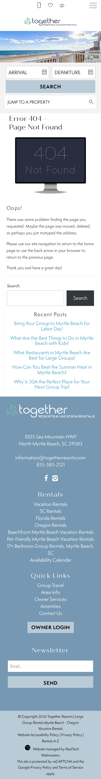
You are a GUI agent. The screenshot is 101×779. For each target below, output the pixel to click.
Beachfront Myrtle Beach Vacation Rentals (50, 532)
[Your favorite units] (50, 5)
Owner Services (50, 599)
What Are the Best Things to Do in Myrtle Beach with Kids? (51, 340)
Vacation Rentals (50, 504)
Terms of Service (71, 767)
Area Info (50, 592)
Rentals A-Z (50, 740)
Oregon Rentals (50, 525)
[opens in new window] (46, 479)
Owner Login (50, 627)
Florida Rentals (50, 518)
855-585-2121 (51, 464)
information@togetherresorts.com (50, 457)
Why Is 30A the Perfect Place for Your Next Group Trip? (52, 384)
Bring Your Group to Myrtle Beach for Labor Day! (52, 326)
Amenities (50, 606)
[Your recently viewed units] (62, 5)
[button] (93, 5)
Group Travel (50, 585)
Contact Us (50, 613)
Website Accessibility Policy (38, 734)
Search (50, 86)
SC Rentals (50, 511)
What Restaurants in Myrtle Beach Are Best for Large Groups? (51, 355)
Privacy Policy (71, 734)
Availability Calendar (50, 560)
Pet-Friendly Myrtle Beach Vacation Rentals (50, 539)
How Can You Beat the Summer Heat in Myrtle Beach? (52, 369)
